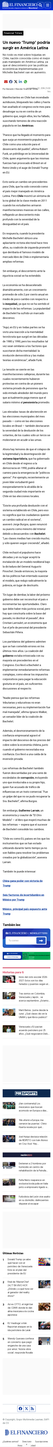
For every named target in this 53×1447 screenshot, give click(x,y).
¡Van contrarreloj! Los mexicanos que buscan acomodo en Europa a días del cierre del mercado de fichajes (33, 1111)
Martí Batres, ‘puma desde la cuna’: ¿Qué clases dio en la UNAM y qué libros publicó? (33, 1014)
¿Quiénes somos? (11, 1442)
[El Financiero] (19, 5)
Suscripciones (41, 1442)
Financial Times (13, 33)
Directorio (26, 1442)
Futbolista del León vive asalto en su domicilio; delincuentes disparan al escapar (34, 1200)
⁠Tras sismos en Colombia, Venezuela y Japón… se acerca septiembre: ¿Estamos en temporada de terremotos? (34, 1001)
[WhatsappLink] (26, 955)
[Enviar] (41, 940)
